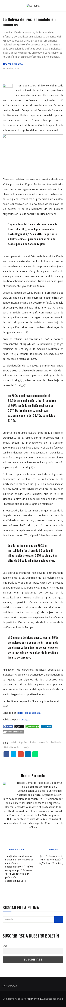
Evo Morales (56, 742)
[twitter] (13, 754)
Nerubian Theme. (32, 998)
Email (5, 946)
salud (13, 742)
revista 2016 (38, 799)
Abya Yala (23, 742)
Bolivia (33, 742)
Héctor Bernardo (13, 64)
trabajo (25, 747)
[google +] (21, 754)
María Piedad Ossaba (29, 712)
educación (43, 742)
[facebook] (6, 754)
